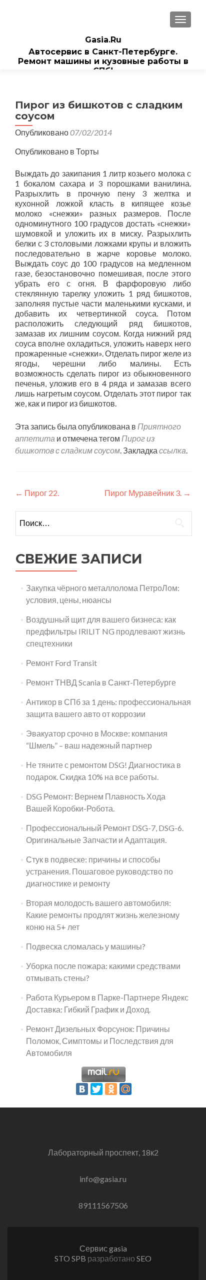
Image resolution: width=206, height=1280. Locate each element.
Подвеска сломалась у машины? (86, 946)
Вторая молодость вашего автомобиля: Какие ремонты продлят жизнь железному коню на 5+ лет (103, 915)
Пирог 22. (37, 493)
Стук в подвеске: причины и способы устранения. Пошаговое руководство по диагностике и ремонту (99, 871)
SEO (144, 1258)
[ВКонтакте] (82, 1089)
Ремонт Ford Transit (61, 663)
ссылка (172, 450)
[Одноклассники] (111, 1089)
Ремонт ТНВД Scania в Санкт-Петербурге (101, 682)
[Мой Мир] (126, 1089)
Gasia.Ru (103, 39)
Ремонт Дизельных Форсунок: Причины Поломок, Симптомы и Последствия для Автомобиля (100, 1041)
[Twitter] (96, 1089)
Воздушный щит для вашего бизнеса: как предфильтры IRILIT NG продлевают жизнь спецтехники (105, 631)
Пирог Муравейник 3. (147, 493)
